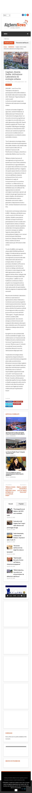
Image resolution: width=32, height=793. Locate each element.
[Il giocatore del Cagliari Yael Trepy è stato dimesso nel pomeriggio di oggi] (9, 522)
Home (5, 47)
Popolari (21, 504)
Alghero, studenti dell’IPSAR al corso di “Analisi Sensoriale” (22, 489)
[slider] (14, 595)
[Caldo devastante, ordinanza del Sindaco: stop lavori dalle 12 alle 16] (9, 535)
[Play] (8, 596)
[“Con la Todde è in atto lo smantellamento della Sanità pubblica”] (16, 463)
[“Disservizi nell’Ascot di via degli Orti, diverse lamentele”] (9, 547)
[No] (30, 787)
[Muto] (21, 596)
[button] (16, 591)
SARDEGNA (11, 47)
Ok (16, 790)
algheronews (21, 81)
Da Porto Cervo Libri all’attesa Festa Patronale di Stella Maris (15, 433)
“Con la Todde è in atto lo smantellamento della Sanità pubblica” (14, 474)
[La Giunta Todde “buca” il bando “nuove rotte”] (16, 443)
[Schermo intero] (24, 596)
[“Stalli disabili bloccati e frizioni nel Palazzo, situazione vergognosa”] (9, 559)
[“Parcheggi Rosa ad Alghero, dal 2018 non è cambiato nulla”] (9, 511)
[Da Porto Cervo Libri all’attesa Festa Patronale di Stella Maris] (16, 423)
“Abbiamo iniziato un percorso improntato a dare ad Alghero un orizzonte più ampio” (10, 491)
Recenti (11, 504)
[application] (16, 591)
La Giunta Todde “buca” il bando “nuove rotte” (15, 452)
